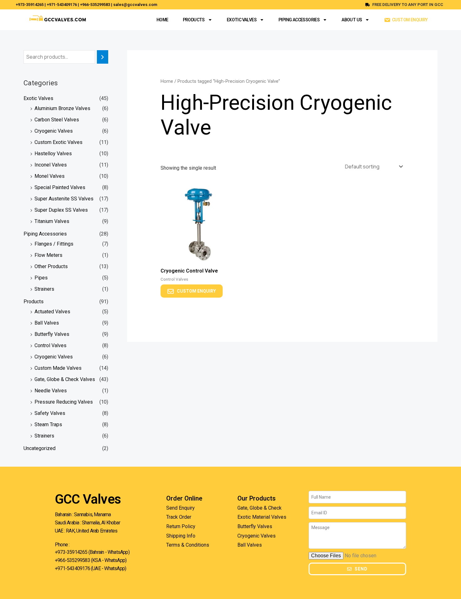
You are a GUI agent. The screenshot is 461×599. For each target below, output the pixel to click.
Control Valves (50, 345)
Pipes (41, 278)
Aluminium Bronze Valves (62, 108)
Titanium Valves (51, 221)
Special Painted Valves (59, 187)
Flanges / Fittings (53, 244)
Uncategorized (40, 448)
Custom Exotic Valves (58, 142)
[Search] (102, 57)
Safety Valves (49, 413)
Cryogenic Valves (53, 131)
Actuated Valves (52, 312)
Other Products (51, 266)
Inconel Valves (50, 165)
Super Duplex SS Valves (61, 210)
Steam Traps (48, 424)
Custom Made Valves (58, 368)
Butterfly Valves (51, 334)
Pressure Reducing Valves (63, 402)
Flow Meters (48, 255)
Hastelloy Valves (53, 153)
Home (162, 19)
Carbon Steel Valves (56, 120)
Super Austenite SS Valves (63, 199)
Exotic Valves (242, 19)
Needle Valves (50, 391)
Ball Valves (46, 323)
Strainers (44, 289)
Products (194, 19)
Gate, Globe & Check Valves (64, 379)
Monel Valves (49, 176)
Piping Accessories (299, 19)
